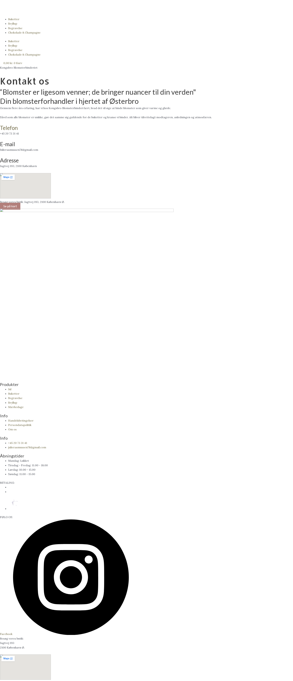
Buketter (13, 19)
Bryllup (12, 23)
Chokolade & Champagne (24, 32)
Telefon (9, 127)
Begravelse (15, 28)
